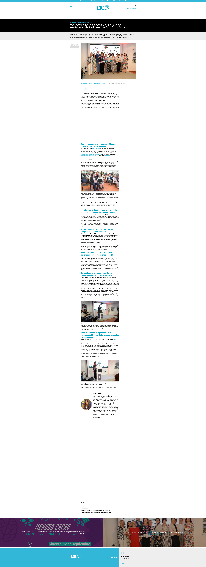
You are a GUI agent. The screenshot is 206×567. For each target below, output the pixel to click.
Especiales (123, 13)
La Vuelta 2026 (112, 0)
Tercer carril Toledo (97, 0)
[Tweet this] (74, 45)
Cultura (96, 13)
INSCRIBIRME (124, 563)
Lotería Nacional (125, 0)
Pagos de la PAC (105, 0)
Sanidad (83, 13)
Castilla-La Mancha (77, 13)
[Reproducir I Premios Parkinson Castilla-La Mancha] (100, 180)
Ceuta (92, 0)
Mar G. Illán (104, 83)
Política (127, 13)
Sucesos (105, 13)
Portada (71, 17)
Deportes (101, 13)
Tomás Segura (85, 88)
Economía (87, 13)
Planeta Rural (117, 13)
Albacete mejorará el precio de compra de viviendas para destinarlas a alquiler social (96, 512)
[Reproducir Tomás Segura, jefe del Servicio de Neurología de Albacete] (100, 311)
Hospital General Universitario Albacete (89, 155)
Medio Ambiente (110, 13)
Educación (92, 13)
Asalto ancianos (118, 0)
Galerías (131, 13)
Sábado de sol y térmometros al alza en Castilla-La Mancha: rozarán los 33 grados (95, 510)
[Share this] (72, 45)
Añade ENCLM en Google (132, 8)
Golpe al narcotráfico (86, 0)
